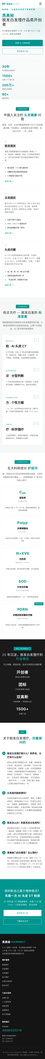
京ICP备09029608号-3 (29, 1055)
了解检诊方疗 (22, 921)
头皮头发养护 (7, 981)
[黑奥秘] (10, 4)
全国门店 (5, 998)
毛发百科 (5, 1006)
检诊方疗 (5, 985)
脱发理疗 (5, 965)
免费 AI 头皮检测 (22, 43)
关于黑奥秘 (6, 1014)
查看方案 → (9, 181)
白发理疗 (5, 969)
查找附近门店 (22, 51)
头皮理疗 (5, 973)
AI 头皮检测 (6, 1002)
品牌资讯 (5, 1010)
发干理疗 (5, 977)
